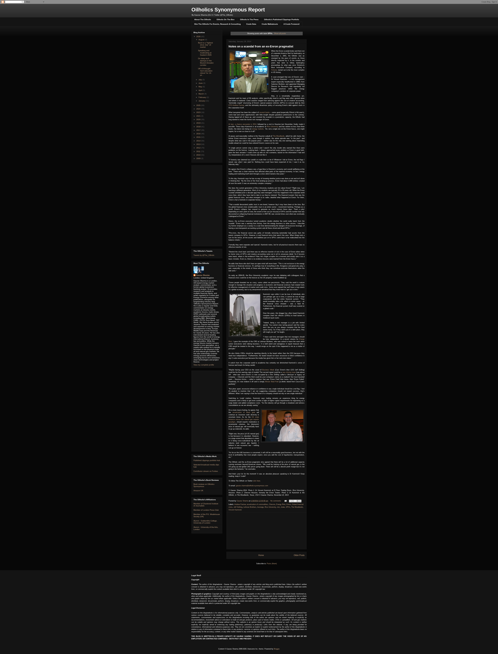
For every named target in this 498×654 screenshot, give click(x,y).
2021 (198, 116)
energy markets (258, 129)
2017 (198, 130)
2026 (198, 36)
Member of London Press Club (206, 510)
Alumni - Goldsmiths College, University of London (205, 522)
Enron (288, 504)
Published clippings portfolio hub (206, 460)
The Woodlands (279, 136)
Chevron (272, 504)
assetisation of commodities (257, 504)
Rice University (272, 127)
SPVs (288, 507)
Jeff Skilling (238, 507)
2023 (198, 112)
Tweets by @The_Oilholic (203, 255)
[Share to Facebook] (297, 501)
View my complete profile (203, 365)
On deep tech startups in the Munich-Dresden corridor (206, 61)
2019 (198, 123)
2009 (198, 158)
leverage (260, 507)
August (202, 40)
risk (278, 507)
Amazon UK (198, 490)
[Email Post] (285, 501)
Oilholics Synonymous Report (228, 9)
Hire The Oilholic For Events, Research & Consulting (217, 24)
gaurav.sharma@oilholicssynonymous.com (252, 486)
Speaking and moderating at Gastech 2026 (205, 52)
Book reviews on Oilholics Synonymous (203, 485)
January (202, 101)
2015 (198, 137)
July (200, 80)
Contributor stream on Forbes (205, 471)
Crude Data (251, 24)
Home (261, 555)
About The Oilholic (202, 19)
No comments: (276, 501)
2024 (198, 109)
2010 (198, 155)
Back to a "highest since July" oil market (205, 45)
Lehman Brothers (249, 507)
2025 (198, 105)
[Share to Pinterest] (300, 501)
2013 (198, 144)
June (201, 83)
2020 (198, 119)
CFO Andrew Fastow (236, 105)
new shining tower (289, 372)
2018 (198, 127)
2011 (198, 151)
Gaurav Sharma (203, 275)
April (201, 90)
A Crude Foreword (291, 24)
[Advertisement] (266, 531)
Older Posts (299, 555)
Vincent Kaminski (235, 510)
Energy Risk (280, 504)
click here (256, 481)
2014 (198, 141)
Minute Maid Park (272, 382)
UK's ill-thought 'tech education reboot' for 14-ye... (205, 72)
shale (283, 507)
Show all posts (280, 33)
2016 (198, 134)
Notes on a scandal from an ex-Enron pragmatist (261, 46)
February (203, 97)
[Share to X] (295, 501)
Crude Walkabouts (270, 24)
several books (264, 112)
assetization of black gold (244, 412)
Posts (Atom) (272, 564)
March (201, 94)
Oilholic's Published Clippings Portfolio (281, 19)
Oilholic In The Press (249, 19)
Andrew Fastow (240, 504)
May (201, 87)
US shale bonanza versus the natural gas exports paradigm (244, 419)
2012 (198, 148)
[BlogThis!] (292, 501)
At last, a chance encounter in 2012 (242, 124)
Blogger (276, 649)
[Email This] (290, 501)
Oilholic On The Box (225, 19)
